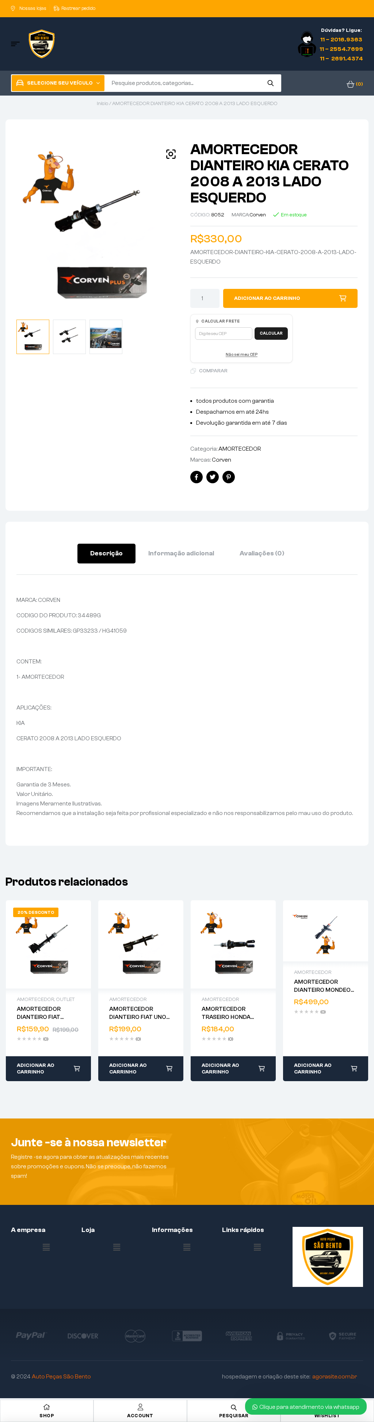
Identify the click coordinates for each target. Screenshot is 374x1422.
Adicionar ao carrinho (267, 298)
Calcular (271, 333)
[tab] (106, 553)
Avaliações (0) (262, 553)
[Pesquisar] (270, 83)
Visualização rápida (41, 944)
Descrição (106, 553)
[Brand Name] (31, 1336)
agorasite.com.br (334, 1376)
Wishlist (327, 1415)
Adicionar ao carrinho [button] (35, 1069)
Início (102, 104)
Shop (46, 1415)
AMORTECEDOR (239, 449)
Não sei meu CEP (241, 354)
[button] (170, 154)
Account (140, 1415)
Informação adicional (181, 553)
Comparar (213, 371)
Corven (257, 215)
